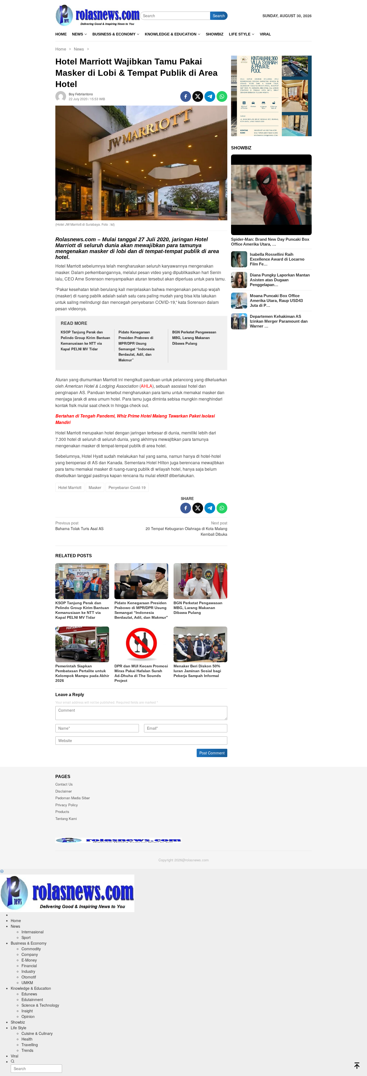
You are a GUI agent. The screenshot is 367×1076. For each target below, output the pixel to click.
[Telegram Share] (209, 96)
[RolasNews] (97, 15)
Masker (95, 487)
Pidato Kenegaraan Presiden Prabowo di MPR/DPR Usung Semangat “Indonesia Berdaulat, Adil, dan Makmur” (136, 345)
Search (219, 15)
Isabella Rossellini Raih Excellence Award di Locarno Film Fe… (277, 259)
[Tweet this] (197, 96)
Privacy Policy (66, 804)
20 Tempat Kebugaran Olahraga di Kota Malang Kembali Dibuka (186, 528)
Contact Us (64, 784)
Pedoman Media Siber (72, 797)
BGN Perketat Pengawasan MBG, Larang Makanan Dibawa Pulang (194, 337)
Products (62, 811)
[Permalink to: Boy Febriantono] (60, 96)
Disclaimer (63, 791)
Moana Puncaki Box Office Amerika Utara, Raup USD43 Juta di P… (276, 300)
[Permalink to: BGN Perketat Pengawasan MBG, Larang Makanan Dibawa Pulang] (200, 581)
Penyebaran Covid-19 (127, 487)
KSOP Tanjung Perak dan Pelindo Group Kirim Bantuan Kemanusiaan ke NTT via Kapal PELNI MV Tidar (85, 340)
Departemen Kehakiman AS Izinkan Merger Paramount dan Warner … (279, 321)
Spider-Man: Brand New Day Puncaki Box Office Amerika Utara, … (270, 241)
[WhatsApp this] (222, 96)
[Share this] (185, 96)
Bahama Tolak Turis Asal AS (79, 525)
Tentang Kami (66, 818)
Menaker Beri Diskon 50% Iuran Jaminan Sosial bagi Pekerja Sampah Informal (197, 671)
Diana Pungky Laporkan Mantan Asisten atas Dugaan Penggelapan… (280, 280)
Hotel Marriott (69, 487)
